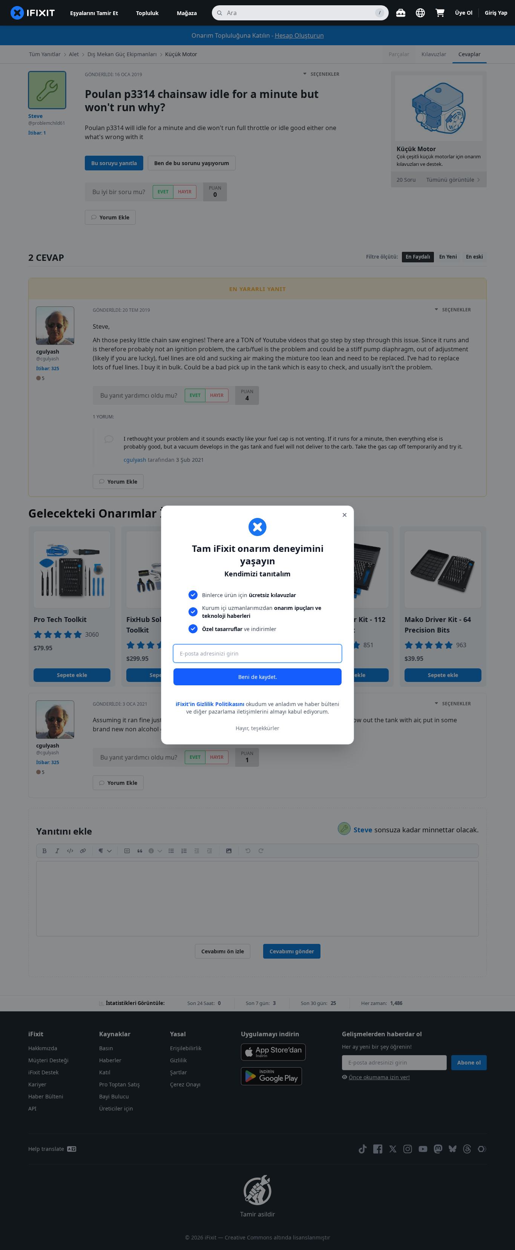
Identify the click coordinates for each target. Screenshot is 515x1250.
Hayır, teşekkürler (257, 728)
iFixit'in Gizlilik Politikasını (210, 704)
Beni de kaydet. (257, 676)
